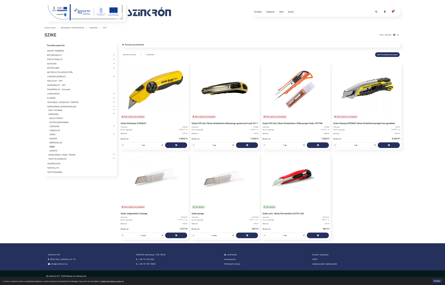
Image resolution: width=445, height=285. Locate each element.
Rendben (437, 281)
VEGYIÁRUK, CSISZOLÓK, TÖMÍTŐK (62, 102)
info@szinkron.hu (59, 264)
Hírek (281, 12)
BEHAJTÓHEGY (56, 118)
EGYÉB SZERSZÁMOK (59, 122)
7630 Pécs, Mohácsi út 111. (62, 259)
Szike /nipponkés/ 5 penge (134, 213)
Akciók (291, 12)
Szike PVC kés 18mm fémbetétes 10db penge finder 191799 (292, 123)
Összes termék (49, 28)
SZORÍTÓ (53, 151)
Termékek (258, 12)
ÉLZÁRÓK (51, 98)
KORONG (53, 138)
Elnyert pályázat (320, 254)
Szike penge (198, 213)
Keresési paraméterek (134, 44)
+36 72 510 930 (146, 259)
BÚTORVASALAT (54, 55)
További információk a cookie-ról (112, 281)
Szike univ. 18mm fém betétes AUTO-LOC (283, 213)
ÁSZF (315, 259)
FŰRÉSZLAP (54, 130)
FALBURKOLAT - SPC (56, 85)
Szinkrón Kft (54, 254)
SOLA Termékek (55, 110)
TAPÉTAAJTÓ (53, 168)
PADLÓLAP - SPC (55, 81)
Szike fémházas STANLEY (133, 123)
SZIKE (105, 28)
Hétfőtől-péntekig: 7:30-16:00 (151, 254)
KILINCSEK (52, 63)
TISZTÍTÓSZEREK (54, 172)
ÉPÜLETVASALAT (55, 59)
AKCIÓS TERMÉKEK (55, 51)
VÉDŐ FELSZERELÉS (57, 159)
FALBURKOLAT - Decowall (58, 89)
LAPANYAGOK (53, 94)
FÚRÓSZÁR (54, 126)
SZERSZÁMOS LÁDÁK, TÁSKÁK (62, 155)
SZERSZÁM (93, 28)
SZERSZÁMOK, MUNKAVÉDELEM (72, 28)
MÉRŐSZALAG (55, 142)
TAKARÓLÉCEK (53, 163)
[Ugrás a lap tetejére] (437, 271)
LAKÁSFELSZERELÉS (56, 76)
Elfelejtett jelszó (232, 264)
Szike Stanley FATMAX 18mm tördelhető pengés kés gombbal (364, 123)
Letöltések (231, 254)
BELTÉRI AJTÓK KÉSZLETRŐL (60, 72)
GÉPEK (52, 134)
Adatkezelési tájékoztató (324, 264)
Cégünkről (270, 12)
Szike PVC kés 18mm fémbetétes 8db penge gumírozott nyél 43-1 (225, 123)
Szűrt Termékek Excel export (387, 55)
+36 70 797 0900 (147, 264)
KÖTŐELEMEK (53, 68)
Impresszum (230, 259)
